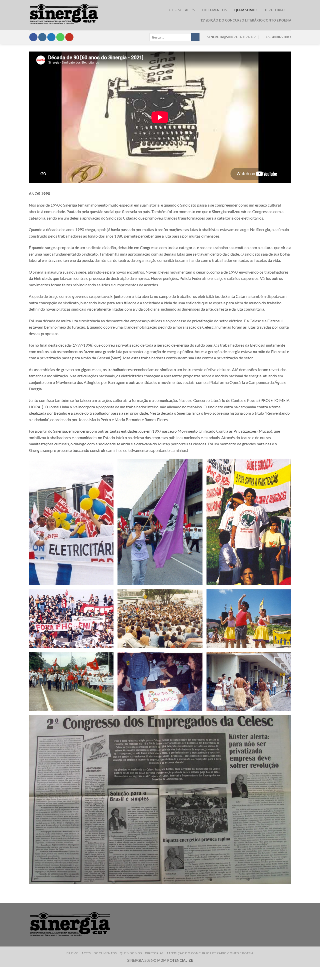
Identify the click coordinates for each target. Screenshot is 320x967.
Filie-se (175, 10)
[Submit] (195, 37)
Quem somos (246, 10)
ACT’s (190, 10)
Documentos (214, 10)
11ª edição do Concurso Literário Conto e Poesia (245, 20)
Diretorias (275, 10)
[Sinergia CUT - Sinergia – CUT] (64, 15)
